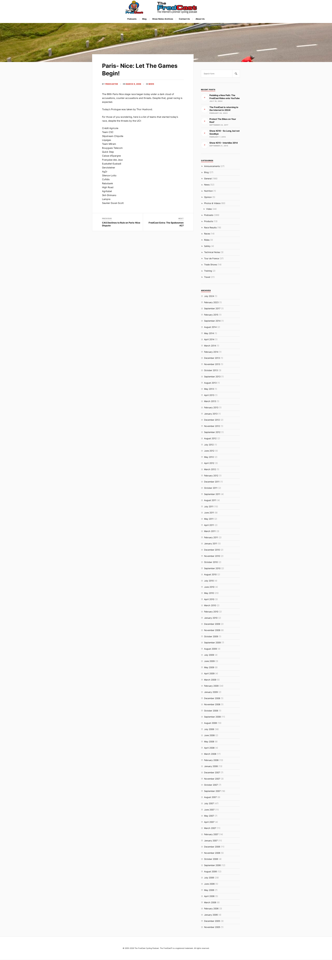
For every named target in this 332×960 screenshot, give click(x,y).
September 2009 (212, 642)
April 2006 (209, 896)
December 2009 (212, 624)
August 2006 (210, 871)
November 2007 (212, 778)
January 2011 (210, 543)
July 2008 (209, 729)
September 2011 (212, 494)
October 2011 (210, 488)
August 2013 (210, 383)
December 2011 (212, 481)
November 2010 (212, 556)
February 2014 (211, 352)
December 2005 (212, 921)
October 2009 (211, 636)
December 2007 (212, 772)
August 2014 (210, 327)
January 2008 (211, 766)
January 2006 (211, 914)
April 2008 (209, 748)
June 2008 (209, 735)
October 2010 (211, 562)
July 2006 (209, 877)
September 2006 (212, 865)
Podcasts (132, 19)
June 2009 (209, 661)
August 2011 (210, 500)
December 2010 (212, 549)
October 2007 (211, 785)
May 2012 (209, 457)
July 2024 (209, 296)
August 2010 (210, 574)
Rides (206, 240)
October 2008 (211, 710)
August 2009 (210, 648)
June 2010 (209, 587)
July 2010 (209, 580)
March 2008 (210, 754)
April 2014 (209, 339)
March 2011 (210, 531)
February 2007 (211, 834)
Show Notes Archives (162, 19)
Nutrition (208, 191)
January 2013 (210, 413)
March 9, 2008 (133, 84)
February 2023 (211, 302)
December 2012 (212, 420)
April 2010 (209, 599)
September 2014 (212, 321)
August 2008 (210, 723)
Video (209, 209)
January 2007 (211, 840)
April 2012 (209, 463)
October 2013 (211, 370)
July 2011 (208, 506)
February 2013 (211, 407)
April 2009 (209, 673)
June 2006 (209, 884)
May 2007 (209, 815)
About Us (200, 19)
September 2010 (212, 568)
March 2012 (210, 469)
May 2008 (209, 741)
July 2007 (209, 803)
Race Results (210, 227)
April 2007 (209, 822)
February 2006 (211, 908)
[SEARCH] (236, 74)
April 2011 (209, 525)
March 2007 (210, 828)
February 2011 (211, 537)
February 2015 (211, 314)
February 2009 (211, 686)
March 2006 (210, 902)
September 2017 (212, 308)
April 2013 (209, 395)
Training (208, 270)
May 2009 (209, 667)
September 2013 (212, 376)
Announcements (212, 166)
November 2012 (212, 426)
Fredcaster (111, 84)
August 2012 (210, 438)
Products (208, 221)
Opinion (208, 197)
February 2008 (211, 760)
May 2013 (209, 389)
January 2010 (210, 618)
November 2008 (212, 704)
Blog (144, 19)
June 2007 (209, 809)
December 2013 (212, 358)
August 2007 (210, 797)
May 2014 (209, 333)
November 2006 (212, 853)
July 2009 (209, 655)
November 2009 (212, 630)
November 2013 (212, 364)
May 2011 (209, 519)
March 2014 (210, 345)
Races (207, 233)
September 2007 (212, 791)
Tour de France (211, 258)
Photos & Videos (212, 203)
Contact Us (184, 19)
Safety (207, 246)
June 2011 (209, 512)
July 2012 (209, 444)
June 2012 (209, 450)
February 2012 (211, 475)
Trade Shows (210, 264)
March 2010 (210, 605)
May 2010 (209, 593)
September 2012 (212, 432)
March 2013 (210, 401)
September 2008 (212, 716)
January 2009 (211, 692)
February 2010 (211, 611)
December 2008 (212, 698)
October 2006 (211, 859)
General (208, 178)
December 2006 (212, 846)
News (151, 84)
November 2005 (212, 927)
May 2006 (209, 890)
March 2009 (210, 679)
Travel (207, 277)
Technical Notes (212, 252)
